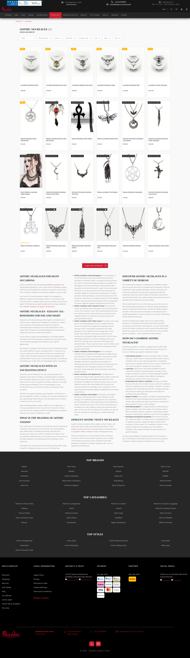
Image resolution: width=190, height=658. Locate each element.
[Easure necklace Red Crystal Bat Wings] (56, 117)
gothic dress (80, 431)
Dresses (24, 508)
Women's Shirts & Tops (24, 504)
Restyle (33, 307)
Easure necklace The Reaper (107, 192)
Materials (69, 38)
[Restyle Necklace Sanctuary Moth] (56, 224)
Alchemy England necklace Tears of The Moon (56, 193)
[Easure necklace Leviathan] (31, 224)
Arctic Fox (24, 485)
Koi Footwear (24, 481)
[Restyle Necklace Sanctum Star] (108, 224)
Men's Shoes (71, 518)
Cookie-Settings (40, 587)
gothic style (42, 304)
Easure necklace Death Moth (107, 138)
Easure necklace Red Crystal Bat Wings (56, 139)
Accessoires (71, 522)
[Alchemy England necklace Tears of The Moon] (56, 171)
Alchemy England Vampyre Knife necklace (158, 139)
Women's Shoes (71, 513)
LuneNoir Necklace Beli (131, 85)
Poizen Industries (71, 476)
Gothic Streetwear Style (118, 541)
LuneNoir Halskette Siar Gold (82, 85)
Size (96, 38)
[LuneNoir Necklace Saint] (31, 63)
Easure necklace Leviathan (30, 245)
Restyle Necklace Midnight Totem (81, 246)
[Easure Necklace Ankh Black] (82, 117)
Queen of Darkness (47, 307)
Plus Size (5, 608)
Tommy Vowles (166, 485)
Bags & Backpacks (118, 522)
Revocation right (41, 583)
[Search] (171, 9)
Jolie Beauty (118, 481)
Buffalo (165, 476)
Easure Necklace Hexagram (132, 192)
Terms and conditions (43, 591)
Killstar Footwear (165, 522)
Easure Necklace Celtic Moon (159, 245)
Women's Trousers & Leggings (166, 504)
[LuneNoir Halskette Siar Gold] (82, 63)
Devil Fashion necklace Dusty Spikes (29, 193)
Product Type (83, 38)
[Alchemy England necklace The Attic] (82, 171)
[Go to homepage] (11, 9)
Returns (5, 583)
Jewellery (118, 518)
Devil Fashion (118, 467)
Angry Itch (118, 476)
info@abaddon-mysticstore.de (120, 4)
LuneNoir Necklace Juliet (106, 85)
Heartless (24, 476)
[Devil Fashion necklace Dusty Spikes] (31, 171)
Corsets (119, 508)
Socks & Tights (24, 513)
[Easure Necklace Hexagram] (133, 170)
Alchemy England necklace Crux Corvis (158, 193)
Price (116, 38)
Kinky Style (71, 541)
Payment (6, 575)
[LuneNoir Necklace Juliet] (108, 63)
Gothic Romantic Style (24, 550)
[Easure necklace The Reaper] (108, 170)
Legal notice (39, 575)
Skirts (71, 508)
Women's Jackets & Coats (165, 508)
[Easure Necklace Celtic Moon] (159, 224)
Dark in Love (166, 467)
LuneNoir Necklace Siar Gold (56, 85)
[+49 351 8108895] (91, 643)
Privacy (37, 579)
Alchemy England (71, 485)
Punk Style (165, 541)
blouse (90, 431)
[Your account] (182, 9)
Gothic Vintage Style (24, 541)
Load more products (94, 265)
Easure (118, 471)
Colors (57, 38)
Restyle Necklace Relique (132, 245)
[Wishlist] (176, 9)
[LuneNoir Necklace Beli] (133, 63)
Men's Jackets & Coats (24, 518)
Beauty (24, 522)
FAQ (3, 591)
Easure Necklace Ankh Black (82, 138)
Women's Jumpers (118, 504)
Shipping (6, 579)
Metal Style (24, 545)
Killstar (26, 307)
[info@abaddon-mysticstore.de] (98, 643)
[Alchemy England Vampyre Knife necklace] (159, 117)
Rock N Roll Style (71, 545)
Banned (24, 471)
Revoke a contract (41, 598)
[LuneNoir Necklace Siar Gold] (56, 63)
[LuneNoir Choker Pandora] (159, 63)
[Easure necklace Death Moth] (108, 117)
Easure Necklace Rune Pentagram (29, 139)
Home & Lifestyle (165, 518)
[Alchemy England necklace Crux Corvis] (159, 171)
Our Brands (6, 596)
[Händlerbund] (85, 580)
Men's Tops (118, 513)
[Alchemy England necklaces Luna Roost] (133, 117)
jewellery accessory (53, 285)
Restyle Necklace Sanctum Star (106, 246)
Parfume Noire (165, 481)
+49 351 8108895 (120, 2)
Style (105, 38)
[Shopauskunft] (72, 580)
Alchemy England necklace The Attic (81, 193)
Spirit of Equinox (118, 485)
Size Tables (6, 587)
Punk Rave (71, 467)
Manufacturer (43, 38)
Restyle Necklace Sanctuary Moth (56, 246)
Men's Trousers (165, 513)
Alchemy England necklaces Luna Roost (133, 139)
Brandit (166, 471)
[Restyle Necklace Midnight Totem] (82, 224)
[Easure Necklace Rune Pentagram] (31, 117)
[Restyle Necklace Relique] (133, 224)
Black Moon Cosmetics (71, 481)
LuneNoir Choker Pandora (158, 85)
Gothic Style (7, 600)
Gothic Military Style (118, 545)
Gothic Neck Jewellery (11, 604)
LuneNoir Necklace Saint (29, 85)
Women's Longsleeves (71, 504)
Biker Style (165, 545)
